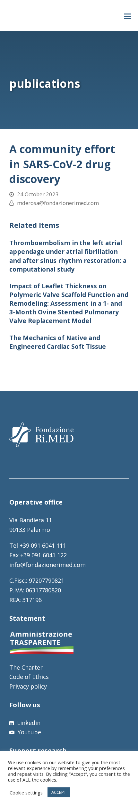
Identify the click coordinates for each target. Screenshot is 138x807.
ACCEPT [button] (58, 792)
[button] (127, 16)
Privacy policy (28, 686)
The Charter (26, 667)
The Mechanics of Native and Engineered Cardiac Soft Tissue (57, 342)
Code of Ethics (29, 677)
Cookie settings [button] (26, 792)
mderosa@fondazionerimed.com (58, 203)
